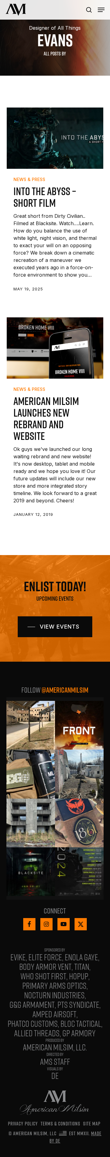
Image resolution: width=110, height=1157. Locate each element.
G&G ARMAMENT (32, 1004)
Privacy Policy (23, 1123)
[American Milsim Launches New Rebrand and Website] (55, 348)
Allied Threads (37, 1032)
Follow (54, 690)
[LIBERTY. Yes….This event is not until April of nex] (79, 774)
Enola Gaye (81, 956)
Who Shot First (43, 975)
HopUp (78, 975)
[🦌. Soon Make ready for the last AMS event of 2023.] (30, 725)
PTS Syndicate (78, 1004)
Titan (81, 966)
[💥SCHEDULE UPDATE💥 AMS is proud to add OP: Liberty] (79, 871)
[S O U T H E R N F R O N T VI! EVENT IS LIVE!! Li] (79, 725)
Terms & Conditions (60, 1123)
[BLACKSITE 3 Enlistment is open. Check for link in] (30, 823)
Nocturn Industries (54, 994)
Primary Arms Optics (54, 985)
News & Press (29, 179)
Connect (55, 911)
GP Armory (79, 1032)
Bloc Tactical (81, 1023)
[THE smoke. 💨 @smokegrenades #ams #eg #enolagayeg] (30, 774)
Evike (18, 956)
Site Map (92, 1123)
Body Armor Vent (45, 966)
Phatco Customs (33, 1023)
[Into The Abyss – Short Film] (55, 138)
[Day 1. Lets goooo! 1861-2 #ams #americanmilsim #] (79, 823)
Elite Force (45, 956)
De (55, 1075)
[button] (101, 10)
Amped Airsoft (54, 1013)
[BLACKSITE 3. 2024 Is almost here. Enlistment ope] (30, 871)
